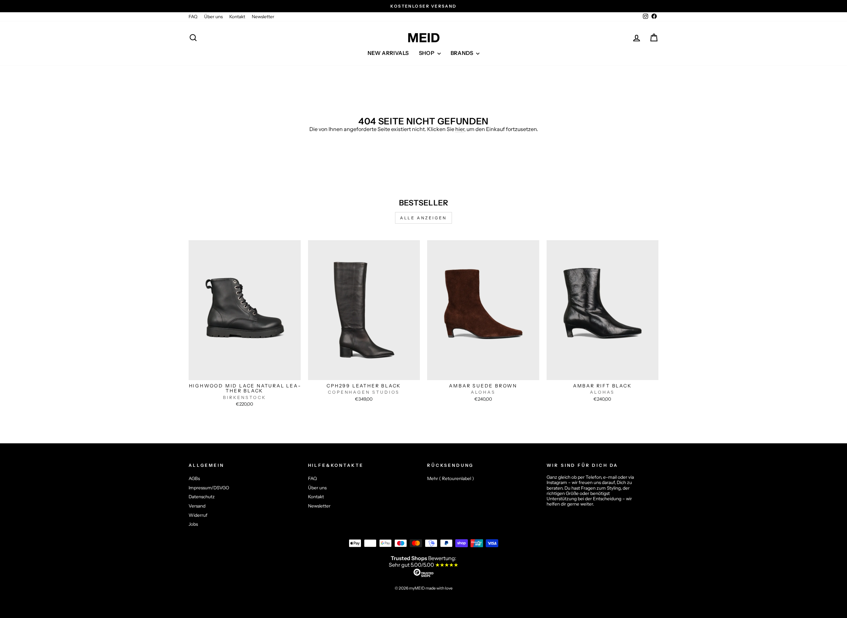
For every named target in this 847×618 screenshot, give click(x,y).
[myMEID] (423, 37)
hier (459, 129)
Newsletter (263, 16)
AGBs (194, 478)
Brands (463, 53)
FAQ (193, 16)
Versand (197, 505)
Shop (427, 53)
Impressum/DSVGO (209, 487)
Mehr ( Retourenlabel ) (450, 478)
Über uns (213, 16)
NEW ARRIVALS (388, 53)
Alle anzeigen (423, 217)
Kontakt (237, 16)
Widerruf (198, 515)
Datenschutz (202, 496)
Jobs (193, 524)
